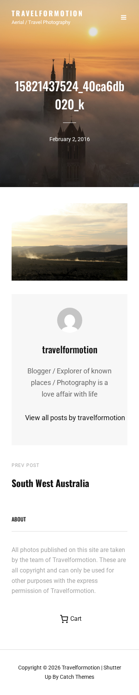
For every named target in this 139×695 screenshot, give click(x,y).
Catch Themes (77, 677)
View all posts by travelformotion (69, 418)
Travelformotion (47, 13)
